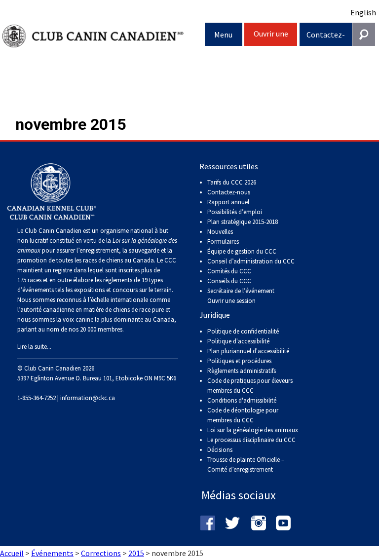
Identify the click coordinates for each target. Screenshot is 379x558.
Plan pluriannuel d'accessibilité (248, 351)
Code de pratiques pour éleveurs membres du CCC (250, 385)
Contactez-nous (325, 38)
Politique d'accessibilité (238, 341)
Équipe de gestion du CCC (241, 251)
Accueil (12, 553)
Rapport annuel (228, 202)
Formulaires (223, 241)
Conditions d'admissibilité (241, 400)
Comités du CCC (229, 271)
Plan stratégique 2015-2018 (242, 222)
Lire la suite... (34, 346)
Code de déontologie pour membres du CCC (242, 415)
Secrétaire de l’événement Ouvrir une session (240, 296)
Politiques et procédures (239, 361)
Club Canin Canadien (103, 36)
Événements (52, 553)
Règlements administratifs (241, 371)
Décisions (219, 450)
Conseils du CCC (229, 281)
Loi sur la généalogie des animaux (252, 430)
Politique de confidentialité (243, 331)
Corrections (101, 553)
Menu (223, 34)
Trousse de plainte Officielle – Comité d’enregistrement (245, 464)
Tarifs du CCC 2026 (231, 182)
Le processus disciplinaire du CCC (251, 440)
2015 (136, 553)
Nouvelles (220, 231)
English (363, 12)
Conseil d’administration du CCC (251, 261)
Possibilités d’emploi (234, 212)
